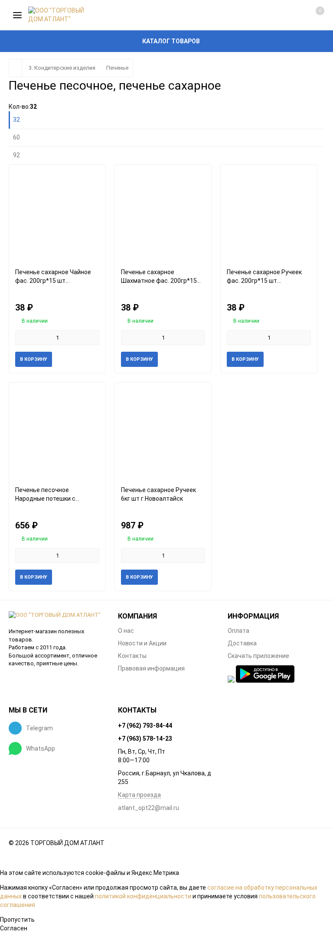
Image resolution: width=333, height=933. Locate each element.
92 (16, 155)
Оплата (238, 631)
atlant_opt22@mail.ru (148, 807)
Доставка (242, 643)
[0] (310, 15)
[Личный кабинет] (284, 15)
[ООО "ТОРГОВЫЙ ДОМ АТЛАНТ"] (57, 615)
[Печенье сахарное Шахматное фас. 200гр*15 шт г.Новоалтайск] (163, 213)
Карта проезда (139, 794)
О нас (126, 631)
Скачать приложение (258, 656)
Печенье (117, 68)
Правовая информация (151, 668)
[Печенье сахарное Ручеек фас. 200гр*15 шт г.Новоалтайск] (269, 213)
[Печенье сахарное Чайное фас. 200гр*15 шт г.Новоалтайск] (57, 213)
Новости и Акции (142, 643)
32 (16, 119)
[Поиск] (257, 15)
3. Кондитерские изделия (62, 68)
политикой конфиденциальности (143, 896)
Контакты (132, 656)
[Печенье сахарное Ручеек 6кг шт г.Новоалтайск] (163, 431)
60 (16, 137)
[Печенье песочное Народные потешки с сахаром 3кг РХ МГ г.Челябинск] (57, 431)
